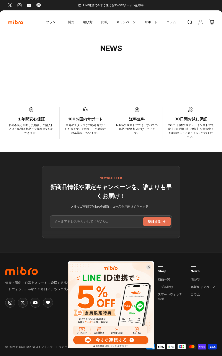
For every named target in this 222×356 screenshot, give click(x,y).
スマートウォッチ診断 (170, 296)
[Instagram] (10, 303)
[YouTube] (35, 303)
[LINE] (48, 303)
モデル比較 (165, 287)
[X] (23, 303)
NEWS (195, 279)
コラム (195, 294)
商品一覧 (164, 279)
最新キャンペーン (203, 287)
